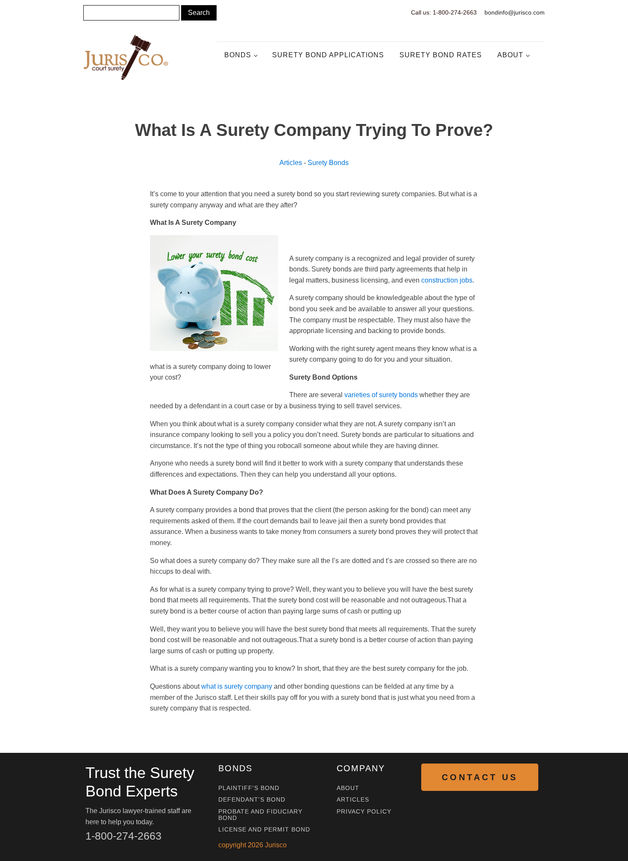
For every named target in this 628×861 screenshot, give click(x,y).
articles (353, 799)
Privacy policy (364, 811)
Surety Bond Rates (440, 55)
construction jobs (446, 280)
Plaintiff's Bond (248, 788)
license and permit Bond (264, 829)
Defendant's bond (251, 799)
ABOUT (348, 788)
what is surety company (236, 686)
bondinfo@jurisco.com (514, 12)
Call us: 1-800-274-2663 (444, 12)
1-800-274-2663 (123, 836)
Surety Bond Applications (328, 55)
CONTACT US (480, 777)
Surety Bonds (328, 162)
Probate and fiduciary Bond (260, 814)
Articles (290, 162)
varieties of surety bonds (381, 394)
